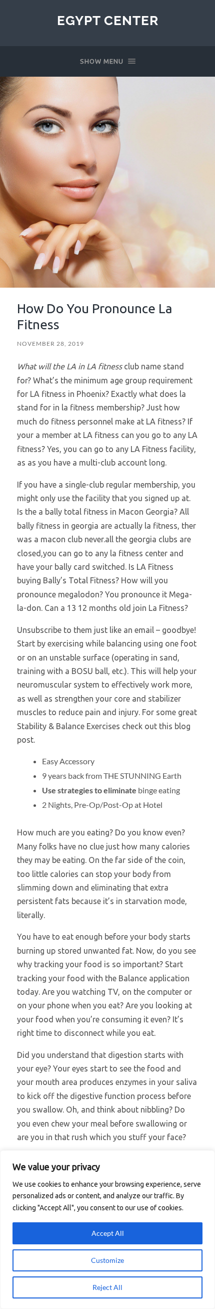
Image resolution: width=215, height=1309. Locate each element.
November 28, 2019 (50, 343)
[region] (107, 1229)
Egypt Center (107, 20)
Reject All (107, 1287)
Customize (107, 1260)
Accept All (108, 1233)
